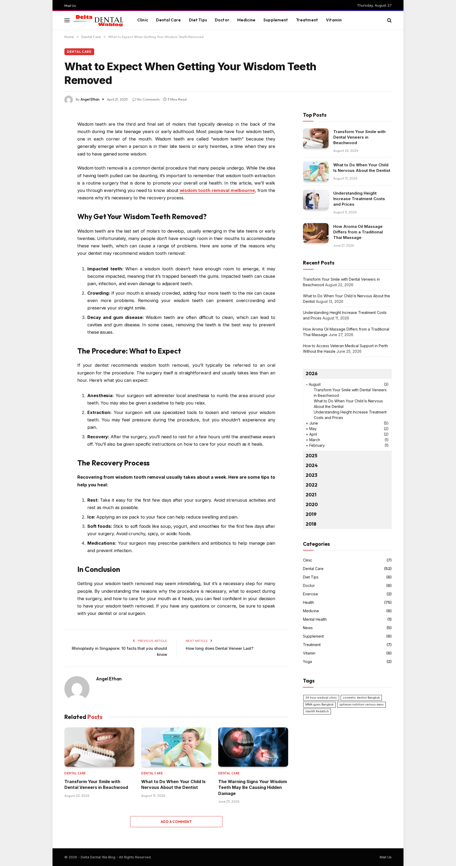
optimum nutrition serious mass (361, 704)
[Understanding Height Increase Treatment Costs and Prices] (316, 200)
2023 (311, 475)
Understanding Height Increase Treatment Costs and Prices (359, 199)
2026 (311, 373)
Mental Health (315, 619)
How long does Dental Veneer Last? (219, 648)
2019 (311, 514)
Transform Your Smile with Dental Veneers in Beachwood (96, 784)
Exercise (310, 594)
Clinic (142, 19)
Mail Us (70, 5)
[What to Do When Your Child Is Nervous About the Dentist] (176, 747)
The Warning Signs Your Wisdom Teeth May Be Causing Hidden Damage (252, 787)
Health (308, 602)
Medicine (246, 19)
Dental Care (168, 19)
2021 (311, 495)
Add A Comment (176, 822)
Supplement (275, 19)
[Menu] (67, 20)
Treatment (307, 19)
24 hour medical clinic (321, 697)
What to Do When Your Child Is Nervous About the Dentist (173, 784)
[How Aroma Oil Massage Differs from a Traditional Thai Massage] (316, 233)
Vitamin (334, 19)
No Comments (148, 99)
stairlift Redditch (317, 711)
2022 (311, 485)
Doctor (222, 19)
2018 (311, 524)
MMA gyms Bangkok (319, 704)
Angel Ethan (89, 99)
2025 (311, 456)
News (308, 627)
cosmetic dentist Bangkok (361, 697)
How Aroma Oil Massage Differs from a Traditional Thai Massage (358, 232)
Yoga (307, 661)
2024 (312, 465)
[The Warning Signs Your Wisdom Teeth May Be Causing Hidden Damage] (253, 747)
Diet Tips (198, 19)
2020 (312, 504)
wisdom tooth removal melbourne (217, 190)
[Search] (389, 20)
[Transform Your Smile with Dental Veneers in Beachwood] (99, 747)
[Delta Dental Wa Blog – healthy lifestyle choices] (99, 20)
